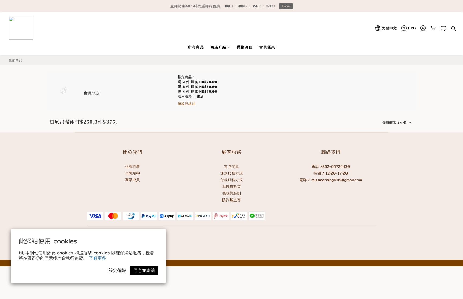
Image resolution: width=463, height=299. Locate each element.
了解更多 (97, 258)
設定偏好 (117, 270)
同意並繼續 (144, 270)
